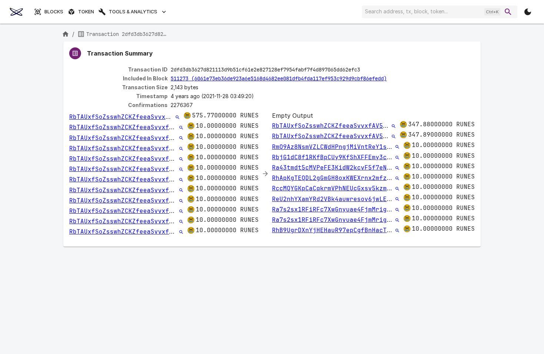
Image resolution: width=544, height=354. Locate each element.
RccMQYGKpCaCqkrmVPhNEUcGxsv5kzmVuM (335, 188)
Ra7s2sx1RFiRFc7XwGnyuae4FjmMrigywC (335, 209)
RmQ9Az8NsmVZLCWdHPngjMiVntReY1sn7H (335, 147)
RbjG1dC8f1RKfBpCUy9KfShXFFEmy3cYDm (335, 157)
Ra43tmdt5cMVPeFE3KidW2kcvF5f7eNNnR (335, 167)
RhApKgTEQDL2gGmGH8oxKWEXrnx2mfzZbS (335, 178)
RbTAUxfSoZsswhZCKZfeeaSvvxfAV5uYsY (132, 117)
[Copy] (365, 70)
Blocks (53, 11)
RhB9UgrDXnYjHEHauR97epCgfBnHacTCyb (335, 230)
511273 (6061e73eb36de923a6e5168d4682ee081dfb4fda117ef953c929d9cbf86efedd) (279, 78)
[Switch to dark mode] (527, 11)
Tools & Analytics (133, 11)
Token (86, 11)
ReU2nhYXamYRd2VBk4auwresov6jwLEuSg (335, 199)
